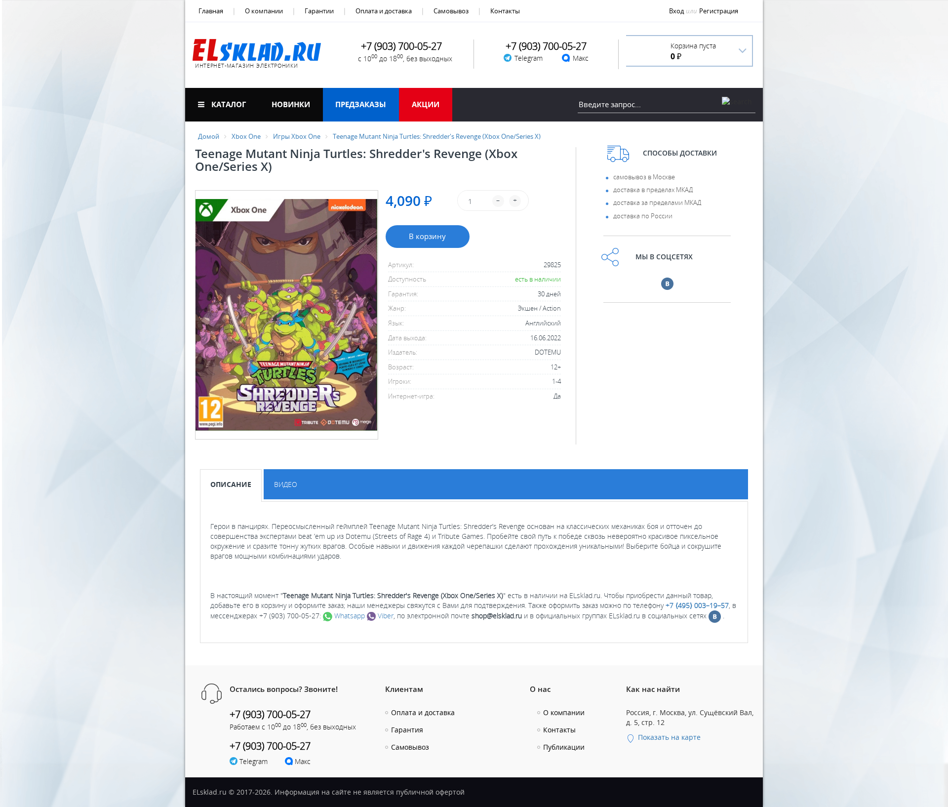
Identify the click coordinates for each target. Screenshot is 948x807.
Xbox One (246, 136)
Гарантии (319, 10)
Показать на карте (668, 737)
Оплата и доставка (384, 10)
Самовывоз (451, 10)
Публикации (564, 747)
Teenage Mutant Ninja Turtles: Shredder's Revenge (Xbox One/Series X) (437, 136)
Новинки (291, 104)
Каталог (227, 104)
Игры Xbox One (296, 136)
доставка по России (642, 215)
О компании (264, 10)
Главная (210, 10)
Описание (230, 484)
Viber (385, 615)
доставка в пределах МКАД (653, 189)
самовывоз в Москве (644, 176)
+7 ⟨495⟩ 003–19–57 (697, 605)
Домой (208, 136)
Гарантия (407, 729)
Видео (285, 484)
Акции (425, 104)
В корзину (427, 236)
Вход (676, 10)
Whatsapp (348, 615)
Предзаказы (360, 104)
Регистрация (718, 10)
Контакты (505, 10)
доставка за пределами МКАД (657, 202)
